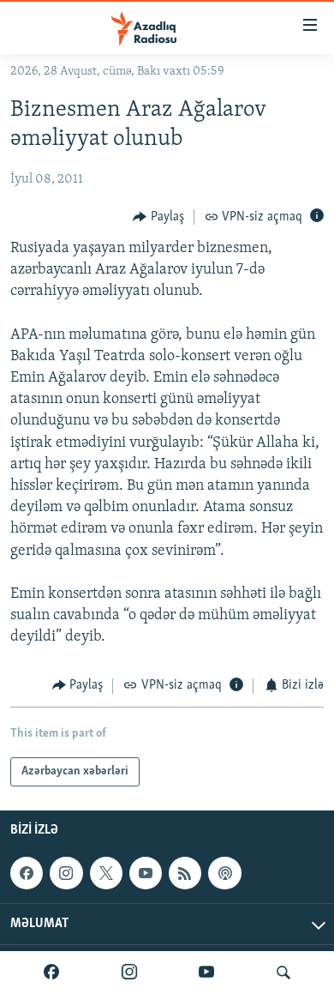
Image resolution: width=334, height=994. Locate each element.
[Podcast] (224, 873)
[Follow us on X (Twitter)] (106, 873)
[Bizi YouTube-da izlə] (206, 972)
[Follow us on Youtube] (145, 873)
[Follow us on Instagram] (66, 873)
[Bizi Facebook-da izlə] (51, 972)
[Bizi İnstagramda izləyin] (129, 972)
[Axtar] (283, 972)
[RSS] (185, 873)
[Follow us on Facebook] (26, 873)
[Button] (158, 217)
